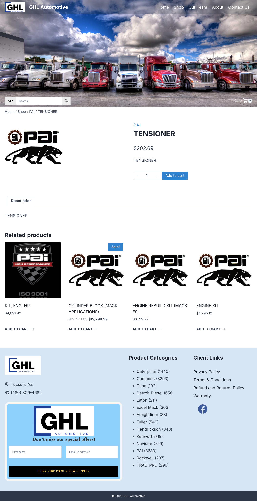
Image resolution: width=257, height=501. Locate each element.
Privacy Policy (206, 371)
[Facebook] (202, 409)
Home (163, 7)
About (217, 7)
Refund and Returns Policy (218, 387)
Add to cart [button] (17, 329)
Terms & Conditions (212, 379)
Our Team (198, 7)
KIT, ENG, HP (17, 305)
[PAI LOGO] (34, 147)
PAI (137, 125)
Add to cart (174, 175)
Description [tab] (21, 201)
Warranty (202, 395)
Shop (179, 7)
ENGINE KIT (207, 305)
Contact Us (239, 7)
